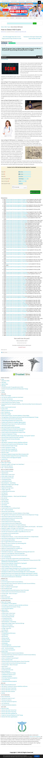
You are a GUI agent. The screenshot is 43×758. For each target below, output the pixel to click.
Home (7, 18)
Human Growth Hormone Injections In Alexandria (16, 220)
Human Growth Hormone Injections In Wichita (16, 332)
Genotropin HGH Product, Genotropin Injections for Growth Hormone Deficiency (18, 583)
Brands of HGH (29, 1)
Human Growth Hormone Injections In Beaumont (16, 250)
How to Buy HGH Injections (7, 399)
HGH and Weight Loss (6, 506)
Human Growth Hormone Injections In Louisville (16, 329)
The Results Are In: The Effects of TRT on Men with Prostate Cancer (15, 570)
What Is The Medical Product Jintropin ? (9, 586)
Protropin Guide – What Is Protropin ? (9, 593)
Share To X (4, 43)
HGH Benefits (4, 504)
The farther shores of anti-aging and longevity (11, 457)
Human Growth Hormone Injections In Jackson (16, 310)
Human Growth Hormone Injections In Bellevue (16, 209)
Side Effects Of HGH (6, 639)
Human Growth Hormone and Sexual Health (10, 508)
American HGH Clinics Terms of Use (8, 689)
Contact (30, 18)
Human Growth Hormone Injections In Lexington (16, 331)
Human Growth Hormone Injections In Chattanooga (17, 273)
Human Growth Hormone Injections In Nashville (16, 261)
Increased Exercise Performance (8, 491)
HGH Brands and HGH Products (8, 425)
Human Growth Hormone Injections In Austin (15, 252)
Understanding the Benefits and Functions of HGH (11, 420)
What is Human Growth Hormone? (8, 407)
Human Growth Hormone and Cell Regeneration (11, 523)
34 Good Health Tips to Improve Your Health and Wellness (13, 424)
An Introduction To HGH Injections (9, 603)
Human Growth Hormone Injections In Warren (16, 314)
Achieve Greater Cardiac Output (8, 474)
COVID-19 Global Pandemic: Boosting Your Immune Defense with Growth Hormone (18, 568)
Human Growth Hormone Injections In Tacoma (16, 205)
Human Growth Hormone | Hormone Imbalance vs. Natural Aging (15, 415)
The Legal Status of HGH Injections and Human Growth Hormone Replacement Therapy (19, 417)
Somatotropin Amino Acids (7, 598)
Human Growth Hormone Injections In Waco (15, 224)
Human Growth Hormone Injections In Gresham (16, 282)
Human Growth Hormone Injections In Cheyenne (16, 199)
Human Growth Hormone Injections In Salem (15, 279)
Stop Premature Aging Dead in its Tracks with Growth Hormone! (14, 538)
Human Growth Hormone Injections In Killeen (15, 240)
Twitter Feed (4, 440)
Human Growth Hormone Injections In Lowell (15, 322)
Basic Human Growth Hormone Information (10, 427)
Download (4, 57)
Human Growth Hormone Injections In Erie (15, 276)
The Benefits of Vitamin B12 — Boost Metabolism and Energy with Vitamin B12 (17, 551)
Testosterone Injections (7, 676)
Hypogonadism (4, 494)
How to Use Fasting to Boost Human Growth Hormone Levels (14, 555)
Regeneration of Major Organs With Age (9, 484)
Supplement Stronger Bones (7, 488)
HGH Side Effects (4, 501)
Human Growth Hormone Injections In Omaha (15, 300)
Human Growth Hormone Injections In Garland (16, 243)
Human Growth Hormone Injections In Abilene (16, 259)
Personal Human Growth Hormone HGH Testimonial (12, 430)
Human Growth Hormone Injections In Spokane (16, 206)
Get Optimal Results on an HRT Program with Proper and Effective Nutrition (17, 530)
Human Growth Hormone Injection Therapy (10, 402)
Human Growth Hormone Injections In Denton (16, 244)
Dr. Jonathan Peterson (10, 31)
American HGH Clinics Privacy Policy (8, 688)
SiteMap (35, 18)
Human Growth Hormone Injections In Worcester (16, 318)
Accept (36, 756)
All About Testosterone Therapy (8, 447)
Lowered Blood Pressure (6, 481)
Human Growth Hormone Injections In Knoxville (16, 269)
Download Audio (4, 59)
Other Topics (7, 27)
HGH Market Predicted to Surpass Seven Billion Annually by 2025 (14, 454)
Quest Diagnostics (37, 736)
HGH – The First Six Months (7, 467)
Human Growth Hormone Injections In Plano (15, 227)
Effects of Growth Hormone (7, 410)
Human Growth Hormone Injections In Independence (17, 306)
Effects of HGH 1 (14, 1)
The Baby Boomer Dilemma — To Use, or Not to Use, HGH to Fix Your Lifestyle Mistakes (19, 536)
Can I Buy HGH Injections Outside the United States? (12, 397)
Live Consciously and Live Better (8, 540)
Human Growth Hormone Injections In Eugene (16, 283)
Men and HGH (4, 498)
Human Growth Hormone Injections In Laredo (15, 238)
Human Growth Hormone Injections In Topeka (16, 334)
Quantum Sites (4, 459)
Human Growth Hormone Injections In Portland (16, 280)
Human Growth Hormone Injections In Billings (16, 303)
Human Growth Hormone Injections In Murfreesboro (17, 264)
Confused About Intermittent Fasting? (9, 565)
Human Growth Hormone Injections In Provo (15, 223)
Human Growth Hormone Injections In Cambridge (16, 324)
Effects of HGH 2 (22, 1)
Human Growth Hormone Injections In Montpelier (16, 222)
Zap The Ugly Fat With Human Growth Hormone (11, 541)
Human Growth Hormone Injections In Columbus (16, 290)
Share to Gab (12, 43)
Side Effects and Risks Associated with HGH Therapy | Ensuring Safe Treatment (18, 435)
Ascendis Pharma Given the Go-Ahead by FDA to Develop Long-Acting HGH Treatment (19, 573)
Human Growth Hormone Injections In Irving (15, 241)
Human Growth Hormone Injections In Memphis (16, 266)
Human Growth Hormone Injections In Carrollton (16, 245)
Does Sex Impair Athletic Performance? (9, 550)
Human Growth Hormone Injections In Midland (16, 230)
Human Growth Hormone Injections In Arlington (16, 254)
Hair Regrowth (4, 493)
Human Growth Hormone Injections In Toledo (15, 287)
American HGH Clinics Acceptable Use (9, 449)
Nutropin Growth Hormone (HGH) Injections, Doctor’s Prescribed (15, 590)
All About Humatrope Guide (7, 585)
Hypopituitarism (4, 472)
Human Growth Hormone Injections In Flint (15, 317)
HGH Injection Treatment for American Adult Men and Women (14, 442)
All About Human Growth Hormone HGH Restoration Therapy (15, 388)
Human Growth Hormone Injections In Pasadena (16, 229)
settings (30, 756)
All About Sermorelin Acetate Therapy (9, 445)
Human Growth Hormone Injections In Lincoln (15, 301)
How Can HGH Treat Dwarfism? (8, 511)
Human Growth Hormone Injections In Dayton (16, 289)
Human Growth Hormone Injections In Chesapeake (17, 217)
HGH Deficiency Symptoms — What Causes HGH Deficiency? (13, 496)
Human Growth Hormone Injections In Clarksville (16, 272)
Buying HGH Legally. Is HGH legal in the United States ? (12, 464)
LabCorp (30, 736)
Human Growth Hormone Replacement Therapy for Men (13, 432)
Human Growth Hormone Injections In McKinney (16, 233)
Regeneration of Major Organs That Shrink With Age (13, 623)
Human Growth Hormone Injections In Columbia (16, 308)
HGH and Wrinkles (5, 503)
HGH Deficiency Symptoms (6, 545)
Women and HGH (5, 499)
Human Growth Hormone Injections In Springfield (16, 304)
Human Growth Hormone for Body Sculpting (10, 521)
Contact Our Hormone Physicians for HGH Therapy (12, 400)
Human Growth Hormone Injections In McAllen (16, 234)
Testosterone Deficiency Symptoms (9, 681)
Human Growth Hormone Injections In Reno (15, 296)
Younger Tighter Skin (5, 489)
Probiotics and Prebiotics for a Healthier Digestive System (13, 422)
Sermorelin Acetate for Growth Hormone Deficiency (12, 581)
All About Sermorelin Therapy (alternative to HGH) (12, 387)
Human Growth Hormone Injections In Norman (16, 286)
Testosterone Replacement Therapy (9, 434)
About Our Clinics (5, 380)
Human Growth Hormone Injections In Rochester (16, 311)
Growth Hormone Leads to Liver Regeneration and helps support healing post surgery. (19, 575)
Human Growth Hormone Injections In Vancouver (16, 202)
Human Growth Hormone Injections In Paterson (16, 293)
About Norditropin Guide (6, 588)
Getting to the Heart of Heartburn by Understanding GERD (13, 543)
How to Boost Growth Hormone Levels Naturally (11, 419)
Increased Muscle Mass (6, 479)
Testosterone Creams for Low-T (9, 674)
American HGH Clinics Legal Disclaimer (9, 450)
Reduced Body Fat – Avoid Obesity (8, 483)
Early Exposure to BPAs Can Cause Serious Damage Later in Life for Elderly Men (18, 571)
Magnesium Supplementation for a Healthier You (11, 548)
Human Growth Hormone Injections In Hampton (16, 216)
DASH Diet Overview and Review (8, 519)
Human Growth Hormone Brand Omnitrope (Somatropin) (13, 591)
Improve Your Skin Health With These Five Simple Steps (13, 553)
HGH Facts (25, 18)
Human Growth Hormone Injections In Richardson (16, 226)
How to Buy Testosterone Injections (9, 678)
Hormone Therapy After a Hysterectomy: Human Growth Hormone (15, 558)
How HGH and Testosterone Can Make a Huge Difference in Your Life (16, 531)
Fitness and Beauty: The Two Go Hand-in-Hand (11, 566)
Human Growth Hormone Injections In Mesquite (16, 231)
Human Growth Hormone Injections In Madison (16, 201)
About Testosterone (37, 1)
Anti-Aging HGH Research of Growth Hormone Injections (13, 429)
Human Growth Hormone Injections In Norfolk (16, 215)
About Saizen (4, 595)
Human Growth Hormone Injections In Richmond (16, 212)
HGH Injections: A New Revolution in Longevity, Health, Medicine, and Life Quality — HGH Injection (21, 526)
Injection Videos (19, 18)
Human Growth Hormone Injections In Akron (15, 292)
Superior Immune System (6, 486)
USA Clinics (12, 18)
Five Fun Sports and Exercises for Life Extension (11, 576)
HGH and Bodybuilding (6, 556)
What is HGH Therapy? (5, 1)
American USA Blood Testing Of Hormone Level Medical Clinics (14, 455)
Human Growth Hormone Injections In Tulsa (15, 285)
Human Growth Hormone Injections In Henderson (16, 297)
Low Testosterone (6, 679)
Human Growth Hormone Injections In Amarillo (16, 257)
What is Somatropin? (5, 597)
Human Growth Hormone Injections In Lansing (16, 315)
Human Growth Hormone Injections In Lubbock (16, 236)
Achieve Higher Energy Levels (7, 476)
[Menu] (39, 2)
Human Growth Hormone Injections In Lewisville (16, 237)
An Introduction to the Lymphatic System (10, 533)
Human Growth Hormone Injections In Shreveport (16, 327)
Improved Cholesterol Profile (7, 477)
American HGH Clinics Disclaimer (8, 691)
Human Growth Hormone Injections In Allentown (16, 278)
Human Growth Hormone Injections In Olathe (15, 335)
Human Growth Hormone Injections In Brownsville (16, 247)
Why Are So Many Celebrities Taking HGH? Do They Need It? (14, 563)
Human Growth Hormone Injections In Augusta (16, 325)
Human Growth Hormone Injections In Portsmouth (17, 213)
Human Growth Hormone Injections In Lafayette (16, 328)
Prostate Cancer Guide (6, 535)
